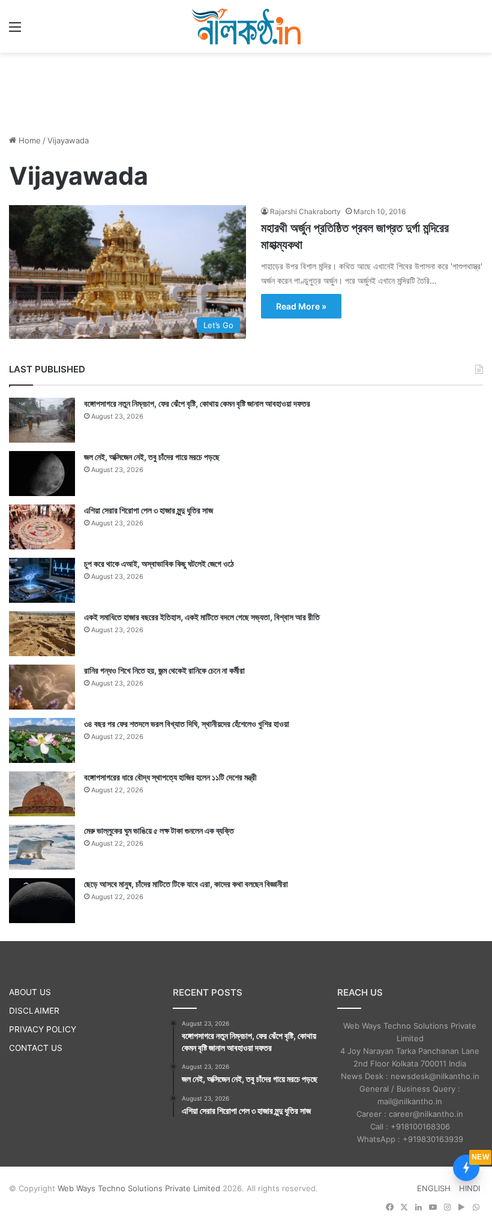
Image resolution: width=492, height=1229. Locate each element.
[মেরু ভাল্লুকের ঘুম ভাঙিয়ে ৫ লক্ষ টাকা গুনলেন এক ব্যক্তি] (42, 847)
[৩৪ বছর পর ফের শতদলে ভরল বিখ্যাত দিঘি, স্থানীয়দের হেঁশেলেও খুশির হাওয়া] (42, 740)
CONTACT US (35, 1048)
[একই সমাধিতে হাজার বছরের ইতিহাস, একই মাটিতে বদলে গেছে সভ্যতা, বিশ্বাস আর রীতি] (42, 633)
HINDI (469, 1188)
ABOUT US (30, 992)
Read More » (301, 306)
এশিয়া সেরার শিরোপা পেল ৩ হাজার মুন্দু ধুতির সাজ (148, 510)
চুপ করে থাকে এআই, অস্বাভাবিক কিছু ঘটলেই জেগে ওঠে (159, 563)
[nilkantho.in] (246, 26)
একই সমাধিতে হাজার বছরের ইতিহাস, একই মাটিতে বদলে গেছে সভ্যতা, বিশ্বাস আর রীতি (202, 617)
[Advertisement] (246, 92)
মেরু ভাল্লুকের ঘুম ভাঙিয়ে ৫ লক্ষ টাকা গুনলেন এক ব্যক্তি (159, 830)
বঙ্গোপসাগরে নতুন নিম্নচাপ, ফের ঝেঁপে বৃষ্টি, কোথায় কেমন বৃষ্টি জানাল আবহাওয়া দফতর (197, 403)
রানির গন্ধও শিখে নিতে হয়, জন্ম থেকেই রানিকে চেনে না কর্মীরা (164, 670)
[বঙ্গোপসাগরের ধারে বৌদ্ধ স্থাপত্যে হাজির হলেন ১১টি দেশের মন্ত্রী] (42, 793)
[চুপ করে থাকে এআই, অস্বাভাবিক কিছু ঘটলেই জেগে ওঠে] (42, 580)
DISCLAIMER (34, 1010)
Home (28, 140)
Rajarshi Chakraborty (305, 211)
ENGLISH (434, 1188)
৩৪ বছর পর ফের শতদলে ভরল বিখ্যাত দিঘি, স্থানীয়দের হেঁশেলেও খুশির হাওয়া (186, 724)
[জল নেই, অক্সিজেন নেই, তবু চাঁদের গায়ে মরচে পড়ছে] (42, 473)
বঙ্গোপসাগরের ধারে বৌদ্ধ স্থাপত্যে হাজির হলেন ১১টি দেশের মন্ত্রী (170, 777)
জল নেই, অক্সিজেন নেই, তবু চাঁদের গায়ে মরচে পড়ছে (152, 457)
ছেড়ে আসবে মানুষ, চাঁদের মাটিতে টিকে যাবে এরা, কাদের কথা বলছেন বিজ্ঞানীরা (186, 884)
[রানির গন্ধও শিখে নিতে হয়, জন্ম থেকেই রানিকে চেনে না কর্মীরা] (42, 687)
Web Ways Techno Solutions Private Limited (139, 1188)
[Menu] (15, 30)
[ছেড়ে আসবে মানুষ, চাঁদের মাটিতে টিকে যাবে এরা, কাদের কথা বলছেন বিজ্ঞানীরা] (42, 900)
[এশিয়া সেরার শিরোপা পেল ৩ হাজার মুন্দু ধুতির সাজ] (42, 526)
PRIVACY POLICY (42, 1029)
